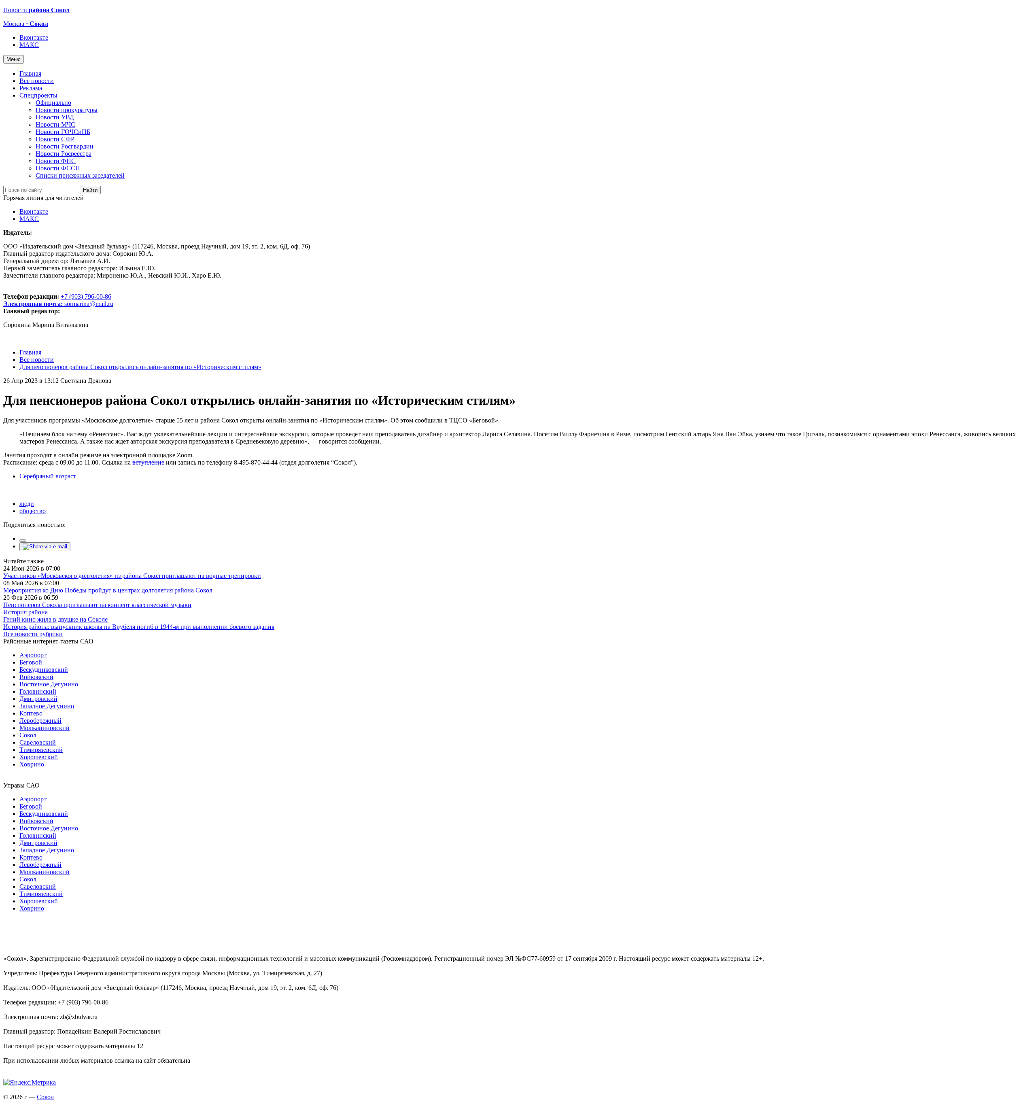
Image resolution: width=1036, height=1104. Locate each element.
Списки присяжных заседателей (80, 175)
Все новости (36, 80)
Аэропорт (33, 655)
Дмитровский (38, 698)
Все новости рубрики (33, 634)
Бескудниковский (43, 669)
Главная (30, 73)
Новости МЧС (55, 124)
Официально (53, 102)
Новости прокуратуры (67, 109)
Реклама (30, 88)
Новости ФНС (56, 160)
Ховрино (31, 764)
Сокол (27, 735)
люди (26, 503)
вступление (148, 462)
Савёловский (37, 742)
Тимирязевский (41, 749)
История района (25, 612)
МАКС (29, 44)
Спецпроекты (38, 95)
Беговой (30, 662)
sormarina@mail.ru (88, 303)
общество (32, 510)
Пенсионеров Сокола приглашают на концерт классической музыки (97, 604)
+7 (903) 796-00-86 (57, 300)
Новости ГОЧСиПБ (63, 131)
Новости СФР (55, 139)
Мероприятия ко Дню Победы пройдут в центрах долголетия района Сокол (107, 590)
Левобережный (40, 720)
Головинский (37, 691)
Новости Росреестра (63, 153)
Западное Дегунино (46, 706)
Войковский (36, 676)
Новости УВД (55, 117)
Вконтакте (33, 37)
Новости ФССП (58, 168)
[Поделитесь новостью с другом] (45, 547)
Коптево (30, 713)
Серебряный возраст (47, 476)
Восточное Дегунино (48, 684)
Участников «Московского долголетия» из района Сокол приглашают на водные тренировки (132, 575)
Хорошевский (38, 757)
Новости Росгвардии (64, 146)
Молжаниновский (44, 727)
